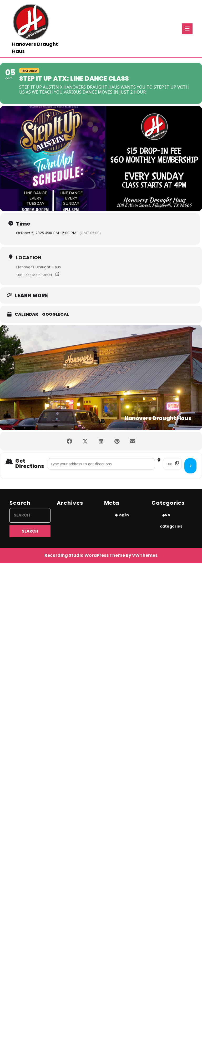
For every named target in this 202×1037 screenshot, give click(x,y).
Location (28, 257)
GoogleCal (55, 314)
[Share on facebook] (69, 441)
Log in (123, 515)
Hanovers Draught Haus (38, 266)
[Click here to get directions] (190, 465)
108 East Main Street (34, 274)
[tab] (187, 28)
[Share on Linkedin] (101, 441)
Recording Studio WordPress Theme (84, 555)
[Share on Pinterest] (116, 441)
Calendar (26, 314)
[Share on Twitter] (85, 441)
